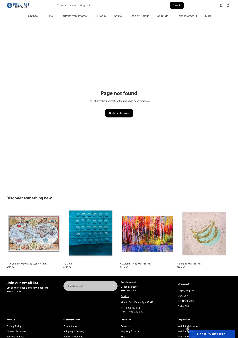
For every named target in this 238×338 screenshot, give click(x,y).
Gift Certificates (186, 300)
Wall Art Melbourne (188, 326)
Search (177, 5)
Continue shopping (119, 113)
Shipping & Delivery (73, 331)
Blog (123, 336)
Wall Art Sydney (186, 331)
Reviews (125, 326)
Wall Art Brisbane (187, 336)
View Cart (183, 295)
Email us (125, 296)
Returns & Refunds (73, 336)
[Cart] (228, 5)
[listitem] (208, 16)
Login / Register (186, 290)
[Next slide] (56, 233)
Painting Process (15, 336)
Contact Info (70, 326)
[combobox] (111, 5)
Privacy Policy (13, 326)
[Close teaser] (187, 329)
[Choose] (56, 256)
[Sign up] (112, 286)
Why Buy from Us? (130, 331)
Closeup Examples (16, 331)
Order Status (184, 306)
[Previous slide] (11, 233)
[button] (212, 334)
